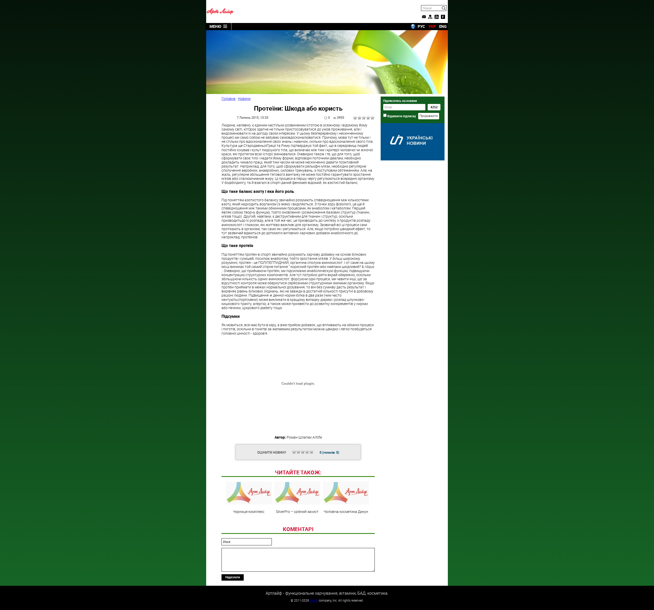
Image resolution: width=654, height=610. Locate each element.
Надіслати (232, 577)
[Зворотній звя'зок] (424, 17)
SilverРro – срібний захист (297, 511)
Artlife (314, 600)
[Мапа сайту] (430, 17)
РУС (421, 26)
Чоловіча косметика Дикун (346, 511)
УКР (432, 26)
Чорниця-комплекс (248, 511)
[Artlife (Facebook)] (443, 17)
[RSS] (437, 17)
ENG (443, 26)
